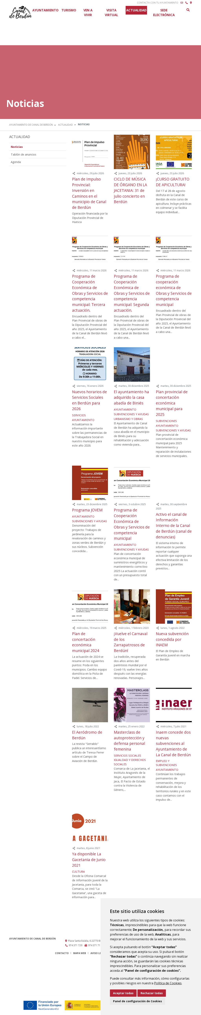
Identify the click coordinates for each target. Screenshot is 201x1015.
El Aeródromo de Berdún (87, 735)
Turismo (68, 10)
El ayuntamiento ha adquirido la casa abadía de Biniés (131, 397)
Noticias (17, 147)
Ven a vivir (87, 12)
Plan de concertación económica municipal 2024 (85, 642)
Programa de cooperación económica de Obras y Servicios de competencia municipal (174, 290)
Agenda (16, 162)
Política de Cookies (168, 983)
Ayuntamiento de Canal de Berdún (31, 124)
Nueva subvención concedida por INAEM (172, 639)
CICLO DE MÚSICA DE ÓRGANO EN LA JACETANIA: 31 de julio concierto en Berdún (130, 190)
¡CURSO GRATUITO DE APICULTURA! (172, 181)
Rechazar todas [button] (152, 993)
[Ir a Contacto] (182, 3)
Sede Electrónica (164, 12)
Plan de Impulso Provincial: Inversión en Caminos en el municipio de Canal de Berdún (89, 193)
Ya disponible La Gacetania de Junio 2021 (89, 859)
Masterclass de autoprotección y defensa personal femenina (129, 740)
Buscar (188, 10)
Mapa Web (79, 953)
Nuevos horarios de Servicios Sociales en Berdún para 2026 (89, 400)
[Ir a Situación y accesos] (191, 3)
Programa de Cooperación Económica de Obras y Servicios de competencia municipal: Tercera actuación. (90, 293)
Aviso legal (98, 953)
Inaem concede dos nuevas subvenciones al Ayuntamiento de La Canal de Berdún (173, 743)
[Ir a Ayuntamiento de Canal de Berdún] (20, 12)
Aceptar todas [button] (123, 993)
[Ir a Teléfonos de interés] (186, 3)
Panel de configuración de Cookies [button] (137, 1001)
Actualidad (136, 10)
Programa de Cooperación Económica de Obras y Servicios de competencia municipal (132, 524)
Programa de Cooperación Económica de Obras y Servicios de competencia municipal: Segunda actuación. (132, 293)
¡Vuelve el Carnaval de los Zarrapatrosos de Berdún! (130, 642)
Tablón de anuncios (23, 154)
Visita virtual (111, 12)
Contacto (62, 953)
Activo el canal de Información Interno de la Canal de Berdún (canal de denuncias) (174, 526)
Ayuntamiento (45, 10)
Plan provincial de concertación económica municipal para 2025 (172, 403)
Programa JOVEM (87, 510)
